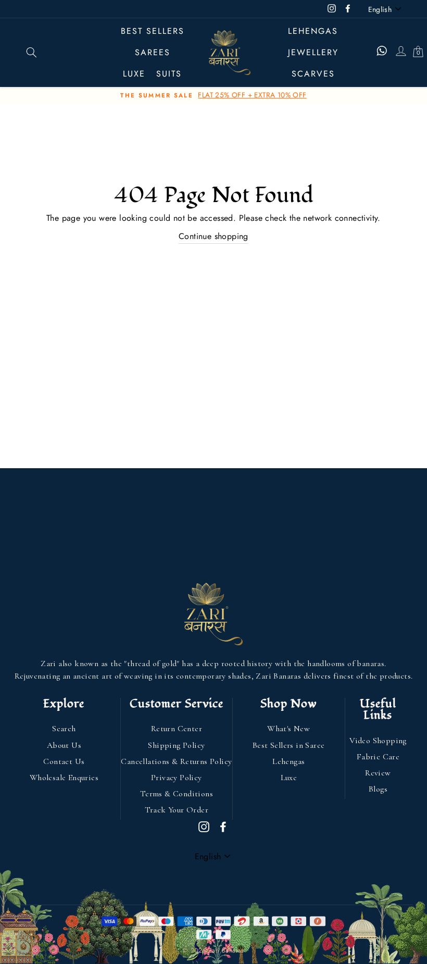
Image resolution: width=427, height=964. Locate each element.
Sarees (152, 52)
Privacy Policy (176, 777)
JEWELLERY (313, 52)
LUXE (134, 74)
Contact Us (63, 761)
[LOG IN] (400, 52)
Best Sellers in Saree (288, 745)
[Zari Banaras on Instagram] (203, 826)
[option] (213, 95)
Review (378, 773)
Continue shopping (213, 236)
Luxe (289, 777)
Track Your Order (176, 810)
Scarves (313, 74)
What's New (288, 728)
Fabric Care (378, 757)
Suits (169, 74)
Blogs (378, 789)
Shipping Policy (176, 745)
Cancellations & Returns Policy (176, 761)
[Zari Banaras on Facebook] (223, 826)
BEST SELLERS (152, 31)
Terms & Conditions (176, 793)
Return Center (176, 728)
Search (64, 728)
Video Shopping (378, 740)
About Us (64, 745)
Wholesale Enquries (64, 777)
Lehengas (313, 31)
